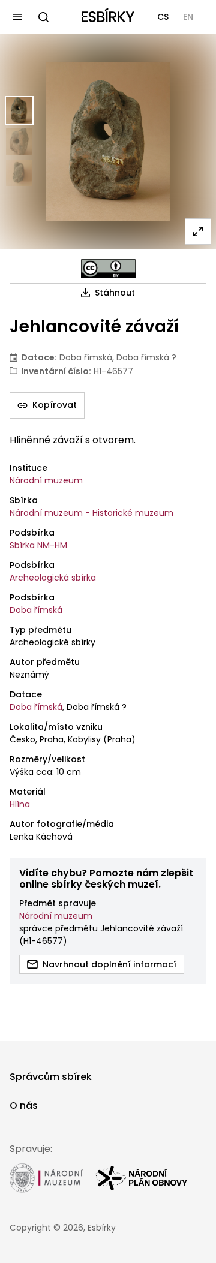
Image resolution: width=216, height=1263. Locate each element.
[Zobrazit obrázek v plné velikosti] (198, 231)
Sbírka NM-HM (38, 545)
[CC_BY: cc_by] (108, 268)
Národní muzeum (46, 480)
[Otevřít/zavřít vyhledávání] (43, 17)
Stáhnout (115, 293)
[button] (163, 17)
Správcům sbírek (51, 1077)
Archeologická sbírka (53, 578)
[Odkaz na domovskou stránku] (108, 17)
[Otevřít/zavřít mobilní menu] (17, 17)
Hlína (20, 804)
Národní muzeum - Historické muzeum (91, 513)
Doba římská (36, 610)
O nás (24, 1105)
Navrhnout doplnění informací (109, 964)
